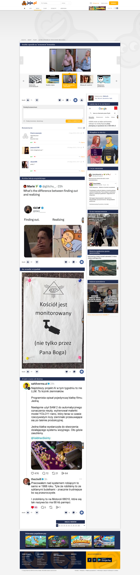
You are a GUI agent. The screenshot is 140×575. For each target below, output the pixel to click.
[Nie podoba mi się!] (39, 100)
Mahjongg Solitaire (26, 564)
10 (78, 525)
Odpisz (83, 142)
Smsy (23, 559)
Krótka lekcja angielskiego (33, 178)
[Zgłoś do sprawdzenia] (82, 100)
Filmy (45, 8)
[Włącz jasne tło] (114, 8)
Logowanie (56, 559)
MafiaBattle (40, 558)
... (81, 525)
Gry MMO (40, 554)
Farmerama (40, 556)
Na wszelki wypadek (31, 269)
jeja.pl (23, 40)
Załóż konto (104, 3)
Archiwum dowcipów (27, 561)
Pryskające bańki (26, 562)
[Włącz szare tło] (116, 8)
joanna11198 (34, 147)
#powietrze (106, 98)
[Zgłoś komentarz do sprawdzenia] (81, 133)
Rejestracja (56, 557)
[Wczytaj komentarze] (75, 372)
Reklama (73, 558)
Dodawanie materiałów (59, 560)
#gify (110, 98)
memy (29, 40)
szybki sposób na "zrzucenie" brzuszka (52, 40)
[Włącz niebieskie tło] (117, 8)
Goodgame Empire (42, 562)
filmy (35, 40)
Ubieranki (63, 8)
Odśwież (80, 128)
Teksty (23, 558)
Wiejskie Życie (40, 559)
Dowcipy (53, 8)
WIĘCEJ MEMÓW (70, 522)
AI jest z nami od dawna (32, 379)
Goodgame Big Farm (42, 564)
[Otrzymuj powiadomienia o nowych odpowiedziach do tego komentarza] (84, 133)
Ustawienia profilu (58, 562)
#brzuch (100, 98)
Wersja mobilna (25, 556)
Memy (37, 8)
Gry (30, 8)
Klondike (39, 561)
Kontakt (73, 556)
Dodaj (113, 3)
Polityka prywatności (76, 561)
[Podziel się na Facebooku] (75, 100)
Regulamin (73, 559)
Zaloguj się (96, 3)
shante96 (33, 162)
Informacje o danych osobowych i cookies (76, 563)
